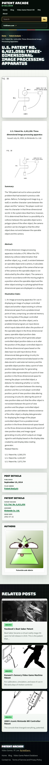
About (5, 13)
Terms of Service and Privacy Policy (27, 759)
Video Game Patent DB (26, 10)
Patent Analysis (15, 36)
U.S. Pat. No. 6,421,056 (14, 504)
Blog (12, 10)
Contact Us (6, 759)
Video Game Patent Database (26, 755)
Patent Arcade (12, 746)
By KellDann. (25, 750)
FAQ (39, 10)
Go (44, 19)
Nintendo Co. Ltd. (12, 510)
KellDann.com (9, 25)
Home (5, 10)
